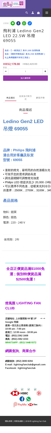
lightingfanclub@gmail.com (30, 364)
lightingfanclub (27, 368)
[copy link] (30, 23)
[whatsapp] (24, 23)
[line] (13, 23)
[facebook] (18, 23)
